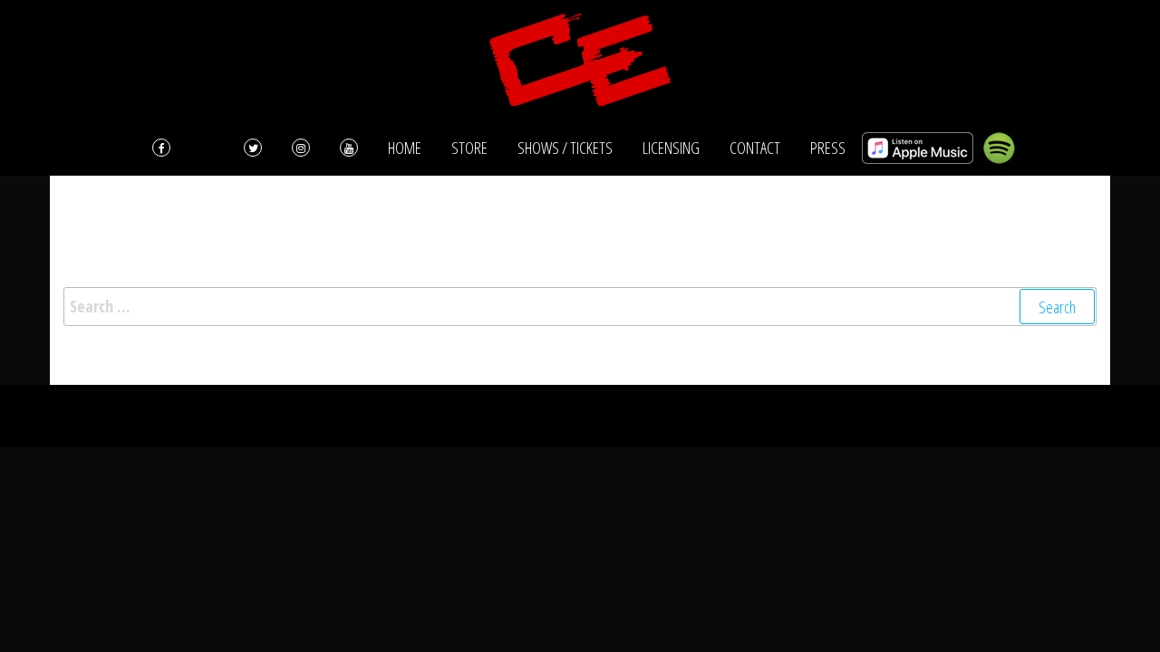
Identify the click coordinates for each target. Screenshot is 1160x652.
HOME (404, 147)
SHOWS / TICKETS (565, 147)
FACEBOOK (183, 147)
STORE (469, 147)
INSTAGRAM (301, 147)
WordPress (558, 416)
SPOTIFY (998, 147)
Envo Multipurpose (693, 416)
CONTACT (755, 147)
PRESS (828, 147)
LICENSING (671, 147)
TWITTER (253, 147)
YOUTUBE (349, 147)
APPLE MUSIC (917, 147)
